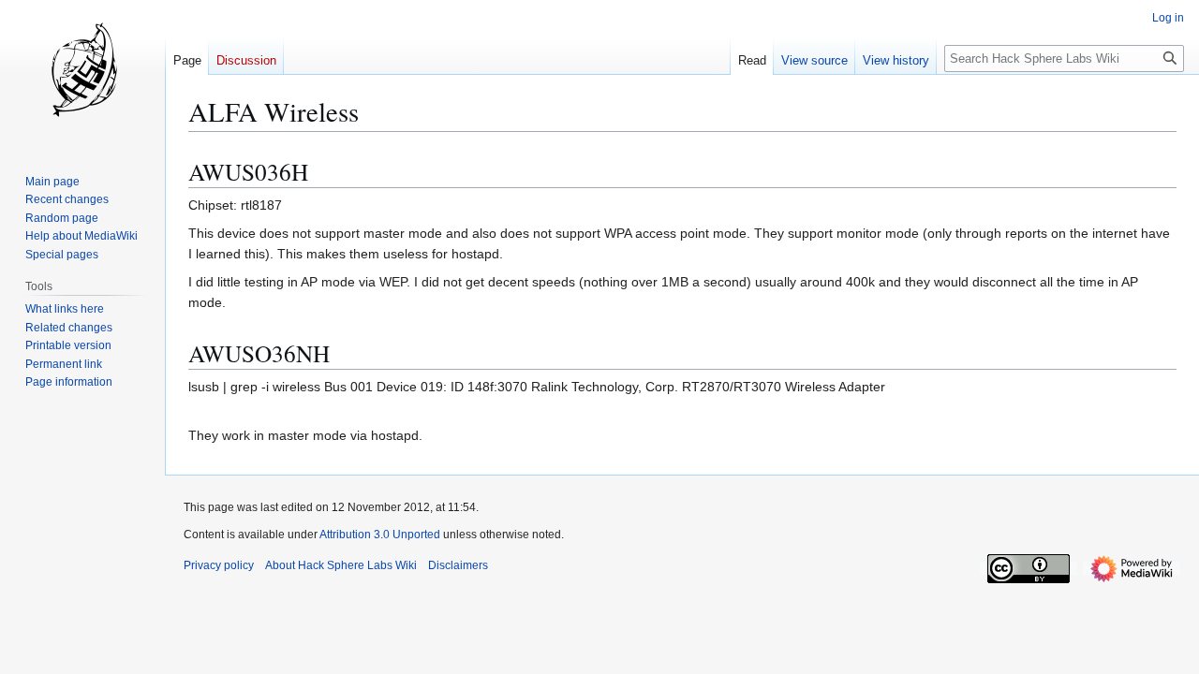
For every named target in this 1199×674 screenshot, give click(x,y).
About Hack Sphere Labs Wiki (341, 565)
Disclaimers (458, 565)
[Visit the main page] (82, 75)
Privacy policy (219, 565)
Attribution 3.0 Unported (379, 534)
